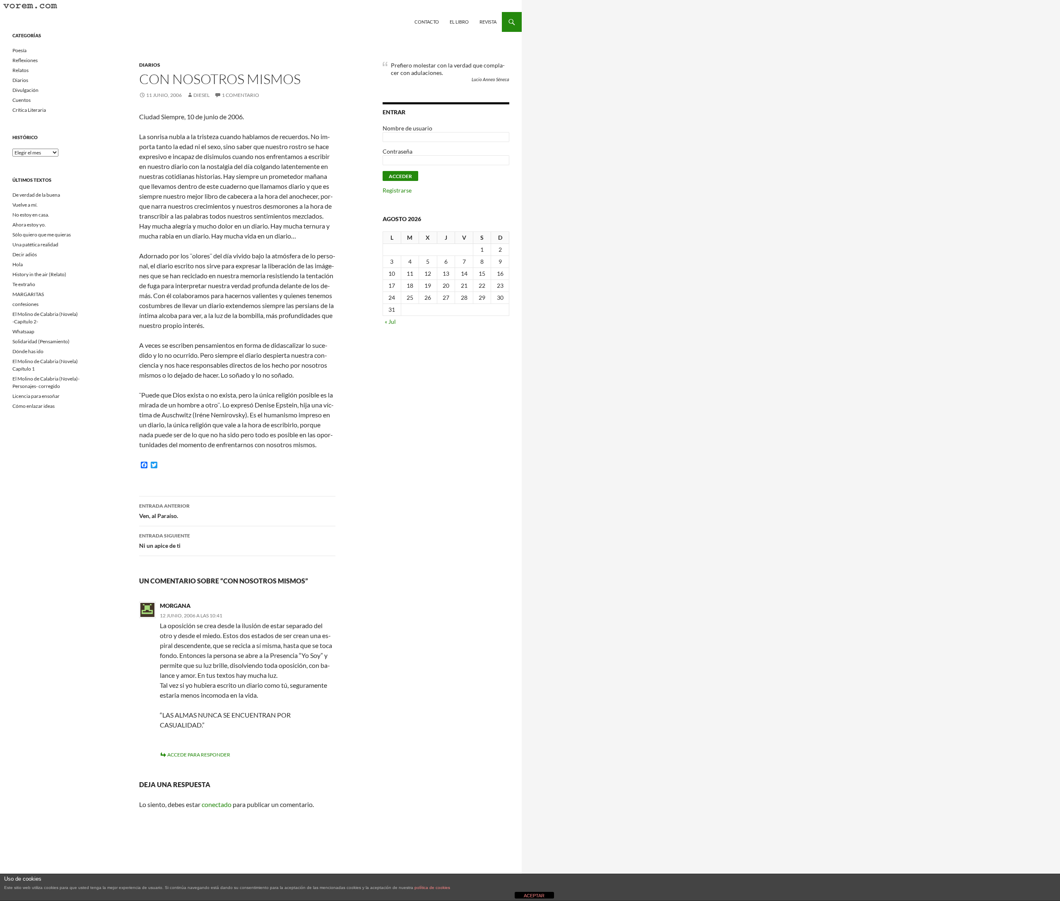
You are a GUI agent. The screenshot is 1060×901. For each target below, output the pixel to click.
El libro (459, 21)
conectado (216, 804)
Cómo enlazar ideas (33, 406)
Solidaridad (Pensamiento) (41, 341)
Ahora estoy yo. (29, 225)
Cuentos (21, 100)
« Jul (390, 321)
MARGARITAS (28, 294)
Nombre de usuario (407, 128)
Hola (17, 264)
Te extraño (23, 284)
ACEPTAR (534, 895)
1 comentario (240, 95)
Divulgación (25, 90)
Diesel (201, 95)
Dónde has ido (27, 351)
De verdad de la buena (36, 195)
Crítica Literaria (29, 110)
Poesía (19, 50)
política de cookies (432, 887)
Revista (487, 21)
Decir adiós (24, 254)
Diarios (149, 65)
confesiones (25, 304)
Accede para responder (198, 755)
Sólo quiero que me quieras (41, 234)
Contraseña (397, 151)
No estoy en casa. (30, 215)
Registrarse (397, 190)
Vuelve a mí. (25, 205)
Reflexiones (25, 60)
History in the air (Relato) (39, 274)
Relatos (20, 70)
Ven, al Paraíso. (164, 511)
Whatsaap (23, 331)
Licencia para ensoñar (36, 396)
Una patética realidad (35, 244)
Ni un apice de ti (164, 540)
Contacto (426, 21)
